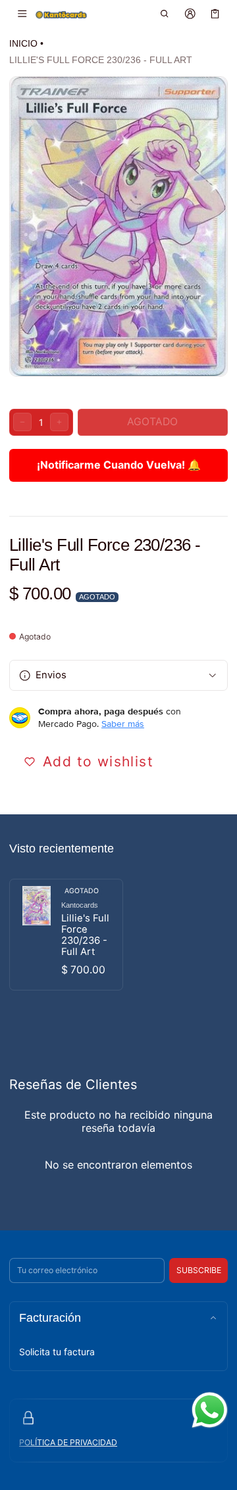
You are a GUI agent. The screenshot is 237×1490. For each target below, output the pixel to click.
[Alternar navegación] (22, 14)
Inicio (23, 43)
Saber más (122, 723)
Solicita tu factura (57, 1351)
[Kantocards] (61, 14)
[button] (165, 14)
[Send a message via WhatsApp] (209, 1410)
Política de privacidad (68, 1442)
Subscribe (198, 1270)
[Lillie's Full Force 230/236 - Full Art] (66, 934)
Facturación (50, 1317)
